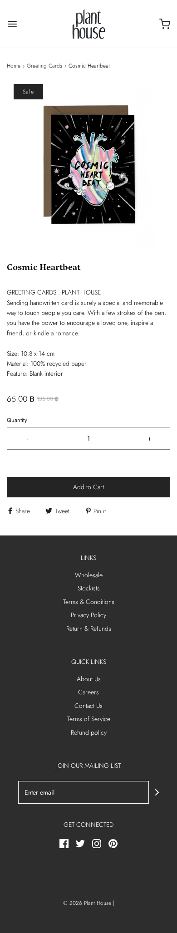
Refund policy (89, 732)
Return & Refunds (88, 628)
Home (13, 66)
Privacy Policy (88, 614)
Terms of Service (88, 718)
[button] (88, 165)
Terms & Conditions (88, 601)
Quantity (17, 420)
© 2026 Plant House (87, 903)
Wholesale (89, 574)
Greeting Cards (44, 66)
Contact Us (88, 705)
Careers (88, 692)
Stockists (89, 588)
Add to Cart (88, 486)
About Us (89, 678)
